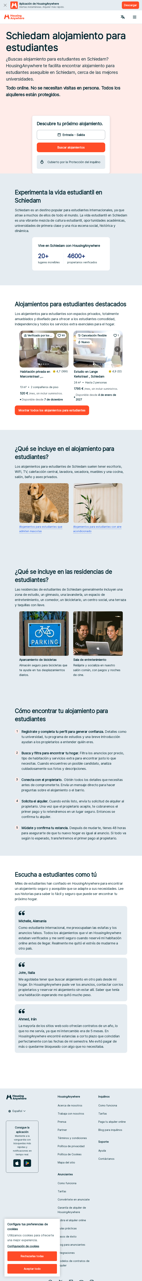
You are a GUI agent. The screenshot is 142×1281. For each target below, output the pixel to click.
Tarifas (102, 1113)
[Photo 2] (41, 364)
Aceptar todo (32, 1268)
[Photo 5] (48, 364)
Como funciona (107, 1105)
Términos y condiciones (72, 1138)
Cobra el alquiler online (72, 1220)
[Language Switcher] (122, 17)
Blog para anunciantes (71, 1244)
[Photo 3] (44, 364)
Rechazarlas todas (32, 1256)
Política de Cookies (70, 1154)
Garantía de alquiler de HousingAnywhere (72, 1210)
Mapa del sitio (66, 1162)
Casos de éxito (67, 1236)
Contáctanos (106, 1158)
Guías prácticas (67, 1228)
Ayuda (102, 1150)
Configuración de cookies (23, 1246)
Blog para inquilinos (110, 1129)
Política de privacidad (71, 1146)
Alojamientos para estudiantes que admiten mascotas (40, 529)
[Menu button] (134, 17)
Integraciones (66, 1252)
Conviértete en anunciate (74, 1199)
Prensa (62, 1121)
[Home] (14, 17)
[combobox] (17, 1111)
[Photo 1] (39, 364)
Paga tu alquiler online (112, 1121)
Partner (62, 1129)
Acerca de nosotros (70, 1105)
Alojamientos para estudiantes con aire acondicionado (97, 529)
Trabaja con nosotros (71, 1113)
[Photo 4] (46, 364)
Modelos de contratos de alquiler (73, 1263)
